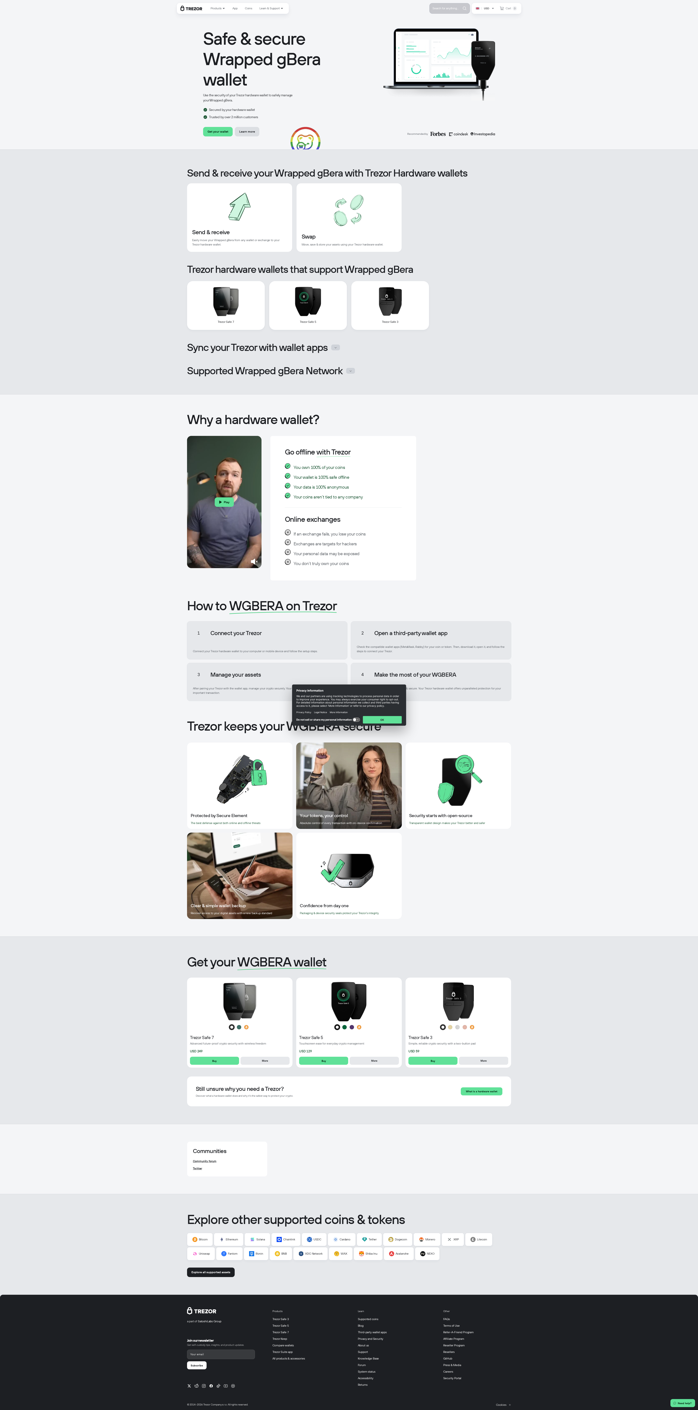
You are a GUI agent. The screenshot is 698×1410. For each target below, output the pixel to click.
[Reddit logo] (196, 1386)
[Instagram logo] (204, 1386)
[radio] (232, 1027)
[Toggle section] (335, 347)
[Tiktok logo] (218, 1386)
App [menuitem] (235, 8)
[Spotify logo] (233, 1386)
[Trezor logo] (191, 8)
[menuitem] (218, 8)
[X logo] (189, 1386)
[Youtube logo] (226, 1386)
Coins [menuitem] (248, 8)
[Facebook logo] (211, 1386)
